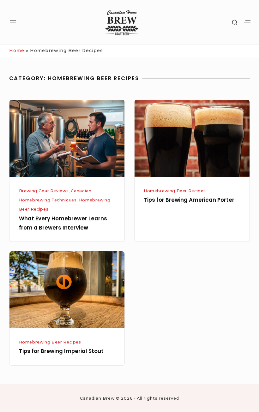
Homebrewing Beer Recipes (175, 190)
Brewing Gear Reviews (44, 190)
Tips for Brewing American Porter (189, 200)
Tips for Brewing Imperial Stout (61, 351)
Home (16, 50)
